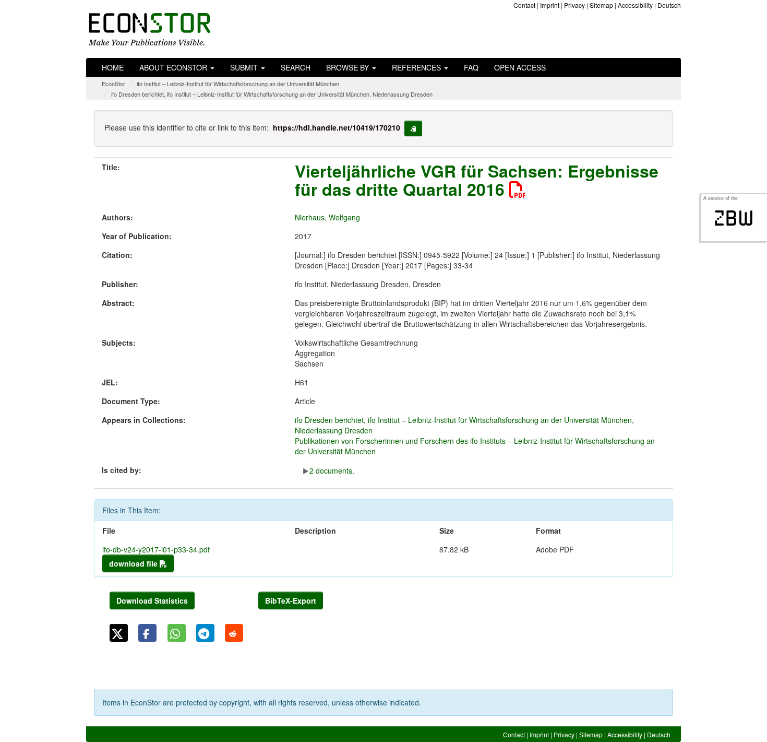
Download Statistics (152, 600)
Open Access (520, 67)
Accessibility (635, 5)
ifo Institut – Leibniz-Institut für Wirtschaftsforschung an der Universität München (238, 83)
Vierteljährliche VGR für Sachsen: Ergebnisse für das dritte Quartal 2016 (476, 180)
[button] (119, 633)
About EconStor (174, 67)
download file (134, 563)
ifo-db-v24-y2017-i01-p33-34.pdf (156, 549)
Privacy (574, 5)
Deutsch (669, 5)
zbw (734, 218)
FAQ (471, 67)
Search (295, 67)
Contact (524, 5)
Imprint (549, 5)
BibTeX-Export (290, 600)
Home (113, 67)
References (417, 67)
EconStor (113, 83)
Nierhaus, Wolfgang (327, 217)
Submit (245, 67)
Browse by (348, 67)
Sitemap (601, 5)
